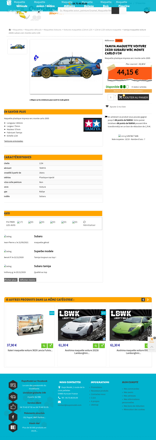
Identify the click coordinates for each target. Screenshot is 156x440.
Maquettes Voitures (52, 29)
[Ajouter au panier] (50, 345)
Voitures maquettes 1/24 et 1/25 (78, 29)
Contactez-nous (97, 394)
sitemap (93, 404)
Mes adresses (129, 395)
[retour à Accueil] (10, 29)
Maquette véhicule (33, 29)
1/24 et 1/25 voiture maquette (108, 29)
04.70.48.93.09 (80, 3)
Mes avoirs (127, 392)
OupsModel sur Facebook (34, 381)
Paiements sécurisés (34, 413)
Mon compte (130, 382)
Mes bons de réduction (133, 406)
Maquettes (18, 29)
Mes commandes (130, 388)
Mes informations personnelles (131, 401)
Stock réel (34, 423)
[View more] (44, 345)
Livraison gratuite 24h (34, 392)
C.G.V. (92, 397)
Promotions (95, 387)
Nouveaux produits (98, 390)
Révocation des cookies (133, 409)
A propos (94, 401)
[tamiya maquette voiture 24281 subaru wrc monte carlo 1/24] (17, 46)
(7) (21, 221)
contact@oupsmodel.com (70, 405)
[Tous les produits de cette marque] (92, 124)
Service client (34, 403)
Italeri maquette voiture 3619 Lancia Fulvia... (30, 350)
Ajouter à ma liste (117, 106)
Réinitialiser (89, 225)
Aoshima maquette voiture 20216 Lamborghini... (82, 351)
